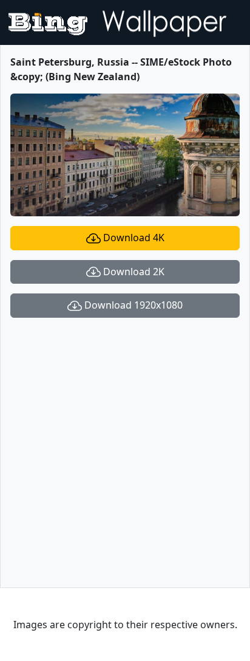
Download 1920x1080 (132, 305)
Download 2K (132, 271)
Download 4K (132, 237)
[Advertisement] (125, 452)
